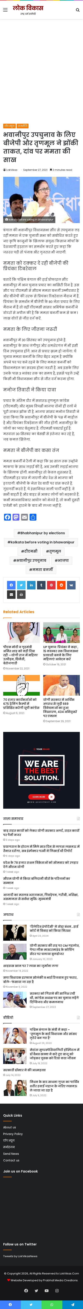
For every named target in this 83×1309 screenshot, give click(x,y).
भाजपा (63, 560)
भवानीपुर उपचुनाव (31, 560)
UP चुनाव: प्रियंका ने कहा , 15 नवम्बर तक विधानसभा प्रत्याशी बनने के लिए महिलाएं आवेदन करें (60, 653)
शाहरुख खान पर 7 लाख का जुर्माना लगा (30, 966)
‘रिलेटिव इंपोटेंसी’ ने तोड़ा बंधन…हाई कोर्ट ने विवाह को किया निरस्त (54, 928)
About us (9, 1127)
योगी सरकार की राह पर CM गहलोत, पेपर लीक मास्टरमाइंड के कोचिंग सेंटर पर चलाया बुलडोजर (55, 949)
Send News (11, 1154)
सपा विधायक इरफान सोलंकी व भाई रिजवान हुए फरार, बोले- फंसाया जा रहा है (40, 979)
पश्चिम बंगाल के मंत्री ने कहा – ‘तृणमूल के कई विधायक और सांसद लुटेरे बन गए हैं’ (53, 1033)
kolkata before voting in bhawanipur (42, 542)
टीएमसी (30, 551)
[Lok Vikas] (28, 10)
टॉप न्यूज (9, 126)
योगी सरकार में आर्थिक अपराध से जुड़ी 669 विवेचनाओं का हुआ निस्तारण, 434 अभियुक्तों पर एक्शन (60, 708)
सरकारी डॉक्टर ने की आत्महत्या (24, 1070)
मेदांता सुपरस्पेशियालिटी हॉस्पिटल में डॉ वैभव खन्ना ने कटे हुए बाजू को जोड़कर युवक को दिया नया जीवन (54, 1054)
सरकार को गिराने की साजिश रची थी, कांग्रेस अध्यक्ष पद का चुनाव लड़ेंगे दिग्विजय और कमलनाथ (54, 997)
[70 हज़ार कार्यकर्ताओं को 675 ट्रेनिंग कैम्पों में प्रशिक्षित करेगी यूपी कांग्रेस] (21, 685)
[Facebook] (11, 585)
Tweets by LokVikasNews (20, 1256)
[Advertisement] (41, 80)
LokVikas (11, 170)
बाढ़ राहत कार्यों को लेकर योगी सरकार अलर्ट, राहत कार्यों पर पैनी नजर (41, 833)
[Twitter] (21, 585)
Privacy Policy (13, 1134)
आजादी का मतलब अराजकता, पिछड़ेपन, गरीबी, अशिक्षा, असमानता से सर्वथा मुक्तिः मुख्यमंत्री (41, 897)
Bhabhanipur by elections (42, 533)
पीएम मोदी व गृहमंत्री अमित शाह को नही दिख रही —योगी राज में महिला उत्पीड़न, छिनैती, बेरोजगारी (20, 655)
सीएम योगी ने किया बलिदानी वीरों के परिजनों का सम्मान (36, 881)
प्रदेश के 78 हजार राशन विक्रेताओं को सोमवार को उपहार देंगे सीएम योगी (40, 865)
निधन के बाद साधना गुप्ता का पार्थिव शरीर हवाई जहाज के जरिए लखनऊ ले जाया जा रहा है (54, 1086)
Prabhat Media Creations (60, 1280)
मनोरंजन (9, 1147)
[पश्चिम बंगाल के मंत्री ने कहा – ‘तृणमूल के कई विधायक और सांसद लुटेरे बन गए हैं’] (15, 1036)
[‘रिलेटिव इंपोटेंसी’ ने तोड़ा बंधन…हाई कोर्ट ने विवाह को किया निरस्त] (15, 933)
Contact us (11, 1160)
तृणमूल (55, 551)
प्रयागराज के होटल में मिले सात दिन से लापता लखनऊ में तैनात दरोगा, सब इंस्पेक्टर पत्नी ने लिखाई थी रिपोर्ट (41, 849)
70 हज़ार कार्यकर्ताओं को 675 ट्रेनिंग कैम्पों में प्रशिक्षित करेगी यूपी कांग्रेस (21, 704)
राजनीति (22, 126)
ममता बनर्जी (42, 569)
